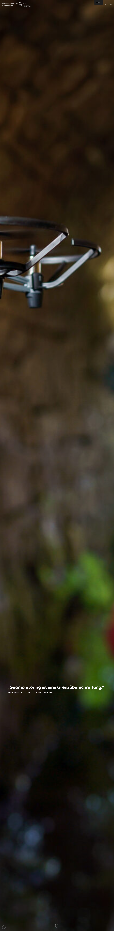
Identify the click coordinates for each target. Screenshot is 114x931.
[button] (3, 927)
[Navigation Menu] (111, 4)
